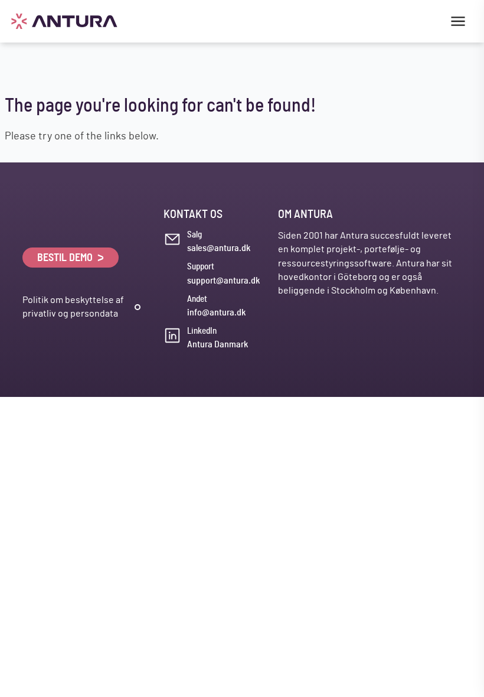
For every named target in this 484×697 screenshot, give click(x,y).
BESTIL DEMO (66, 258)
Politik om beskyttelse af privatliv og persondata (73, 306)
